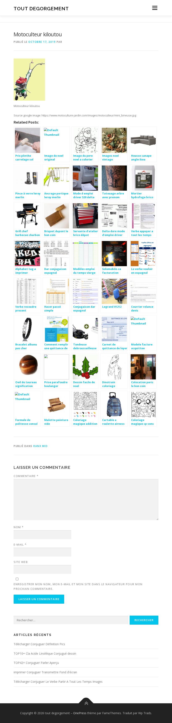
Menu (154, 8)
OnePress (79, 713)
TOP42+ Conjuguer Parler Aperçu (36, 663)
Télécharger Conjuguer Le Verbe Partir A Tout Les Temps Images (58, 682)
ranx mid (40, 446)
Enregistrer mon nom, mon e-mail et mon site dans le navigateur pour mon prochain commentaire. (78, 586)
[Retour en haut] (86, 703)
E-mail (20, 544)
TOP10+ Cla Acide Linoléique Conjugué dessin (45, 653)
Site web (21, 562)
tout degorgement (41, 8)
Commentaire (26, 476)
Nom (19, 527)
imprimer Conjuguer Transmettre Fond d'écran (45, 672)
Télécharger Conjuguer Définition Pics (39, 644)
